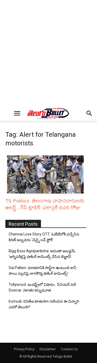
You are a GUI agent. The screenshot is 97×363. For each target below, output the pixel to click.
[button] (17, 113)
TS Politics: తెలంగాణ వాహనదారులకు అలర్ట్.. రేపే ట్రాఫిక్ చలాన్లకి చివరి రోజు (44, 203)
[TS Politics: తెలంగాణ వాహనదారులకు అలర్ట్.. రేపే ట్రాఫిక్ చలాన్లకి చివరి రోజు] (46, 174)
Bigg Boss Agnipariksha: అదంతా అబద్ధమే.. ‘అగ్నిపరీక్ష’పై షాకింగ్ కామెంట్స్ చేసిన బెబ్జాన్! (43, 254)
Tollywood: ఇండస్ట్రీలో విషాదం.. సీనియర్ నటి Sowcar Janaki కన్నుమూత (42, 287)
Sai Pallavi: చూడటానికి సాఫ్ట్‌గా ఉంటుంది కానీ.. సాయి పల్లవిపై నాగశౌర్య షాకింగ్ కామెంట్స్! (43, 271)
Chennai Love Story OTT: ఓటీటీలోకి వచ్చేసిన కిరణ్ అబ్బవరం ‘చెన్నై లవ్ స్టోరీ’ (44, 237)
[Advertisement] (48, 53)
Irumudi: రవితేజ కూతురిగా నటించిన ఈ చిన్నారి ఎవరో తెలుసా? (44, 304)
